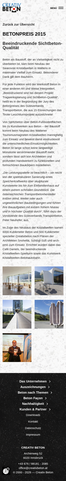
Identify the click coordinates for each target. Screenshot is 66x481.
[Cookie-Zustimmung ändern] (6, 471)
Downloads (33, 415)
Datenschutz (33, 428)
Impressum (33, 434)
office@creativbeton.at (33, 468)
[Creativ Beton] (12, 8)
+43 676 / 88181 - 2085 (33, 463)
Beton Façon (33, 398)
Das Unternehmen (33, 381)
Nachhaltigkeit (33, 403)
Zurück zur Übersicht (19, 24)
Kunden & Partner (33, 409)
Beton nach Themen (33, 392)
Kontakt (33, 421)
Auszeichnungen (33, 387)
